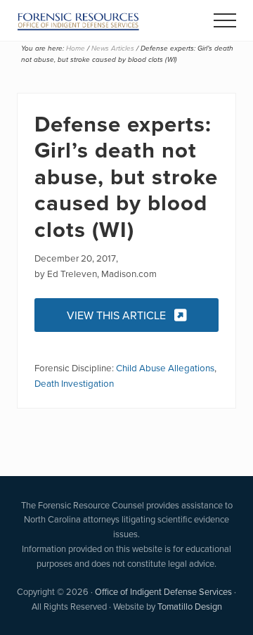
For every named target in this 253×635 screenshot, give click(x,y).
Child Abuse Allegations (165, 367)
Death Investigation (74, 383)
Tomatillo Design (189, 606)
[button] (224, 20)
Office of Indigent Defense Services (163, 591)
